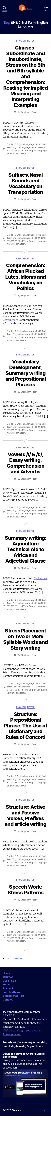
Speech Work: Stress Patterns (25, 890)
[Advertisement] (25, 1141)
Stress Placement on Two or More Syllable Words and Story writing (25, 639)
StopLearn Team (29, 112)
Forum (6, 984)
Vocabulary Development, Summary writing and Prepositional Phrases (25, 373)
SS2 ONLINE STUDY (16, 153)
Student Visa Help (13, 995)
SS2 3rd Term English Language (31, 150)
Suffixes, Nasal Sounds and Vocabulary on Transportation (25, 183)
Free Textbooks (12, 992)
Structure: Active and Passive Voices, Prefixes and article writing (25, 815)
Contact (8, 999)
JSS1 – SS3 (9, 980)
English (21, 41)
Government (10, 320)
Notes (31, 41)
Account (8, 988)
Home (6, 973)
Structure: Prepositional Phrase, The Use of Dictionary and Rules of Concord (25, 725)
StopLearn (17, 1110)
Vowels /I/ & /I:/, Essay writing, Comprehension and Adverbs (25, 463)
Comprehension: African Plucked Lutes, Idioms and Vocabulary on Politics (25, 276)
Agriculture (40, 578)
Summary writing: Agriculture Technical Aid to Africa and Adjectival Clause (25, 549)
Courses (8, 976)
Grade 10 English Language (20, 144)
